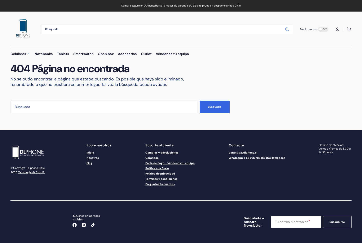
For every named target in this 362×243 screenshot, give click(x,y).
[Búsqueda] (287, 29)
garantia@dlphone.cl (243, 152)
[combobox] (167, 29)
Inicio (90, 152)
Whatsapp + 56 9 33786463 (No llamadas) (257, 158)
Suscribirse (337, 222)
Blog (89, 163)
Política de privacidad (160, 173)
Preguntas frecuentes (160, 184)
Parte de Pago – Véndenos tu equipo (170, 163)
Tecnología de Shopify (31, 172)
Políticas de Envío (157, 168)
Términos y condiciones (161, 179)
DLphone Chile (36, 168)
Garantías (152, 158)
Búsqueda (214, 107)
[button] (337, 29)
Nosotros (93, 158)
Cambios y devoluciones (161, 152)
